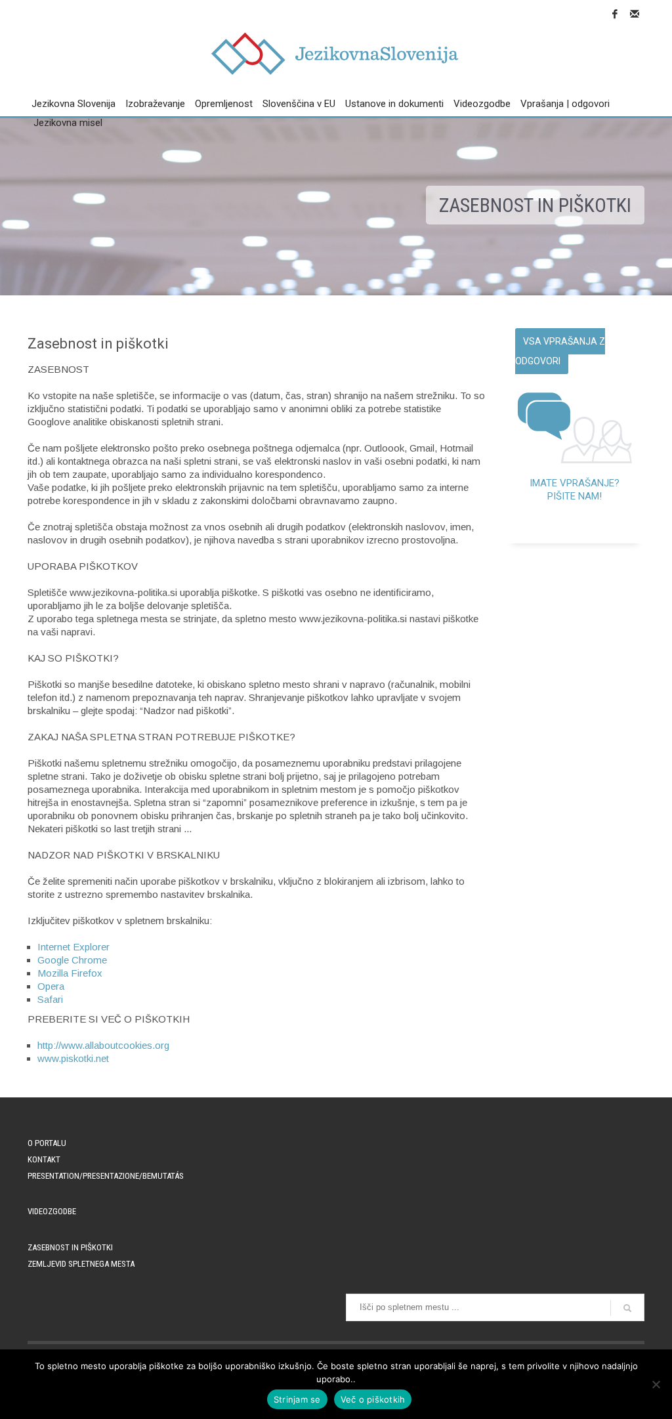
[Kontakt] (634, 14)
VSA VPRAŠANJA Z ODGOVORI (560, 351)
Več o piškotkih (373, 1399)
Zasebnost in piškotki (70, 1247)
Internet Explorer (73, 946)
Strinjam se (297, 1399)
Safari (50, 999)
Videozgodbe (52, 1211)
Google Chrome (72, 959)
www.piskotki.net (73, 1058)
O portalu (47, 1143)
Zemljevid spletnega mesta (81, 1264)
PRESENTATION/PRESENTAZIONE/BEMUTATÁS (106, 1176)
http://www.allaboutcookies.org (103, 1045)
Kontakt (44, 1159)
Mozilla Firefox (69, 973)
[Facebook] (615, 14)
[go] (627, 1308)
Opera (50, 986)
